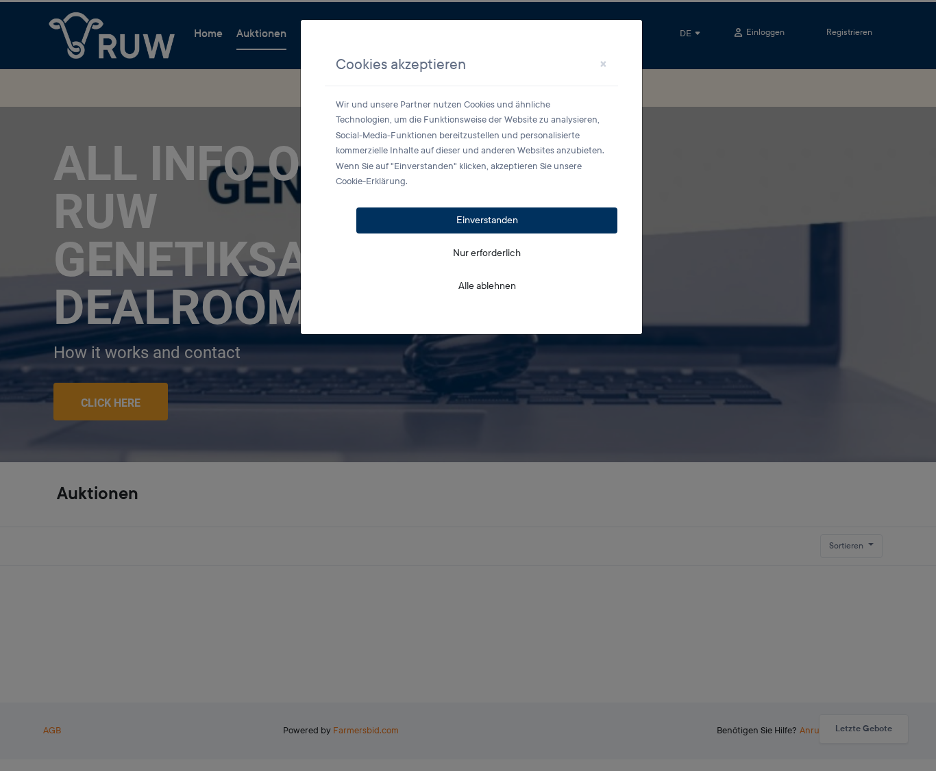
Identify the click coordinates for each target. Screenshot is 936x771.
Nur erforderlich (487, 253)
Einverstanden (487, 220)
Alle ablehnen (487, 285)
